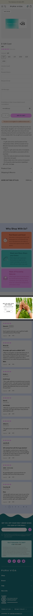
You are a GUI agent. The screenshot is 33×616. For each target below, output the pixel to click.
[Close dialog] (31, 298)
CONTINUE (8, 311)
